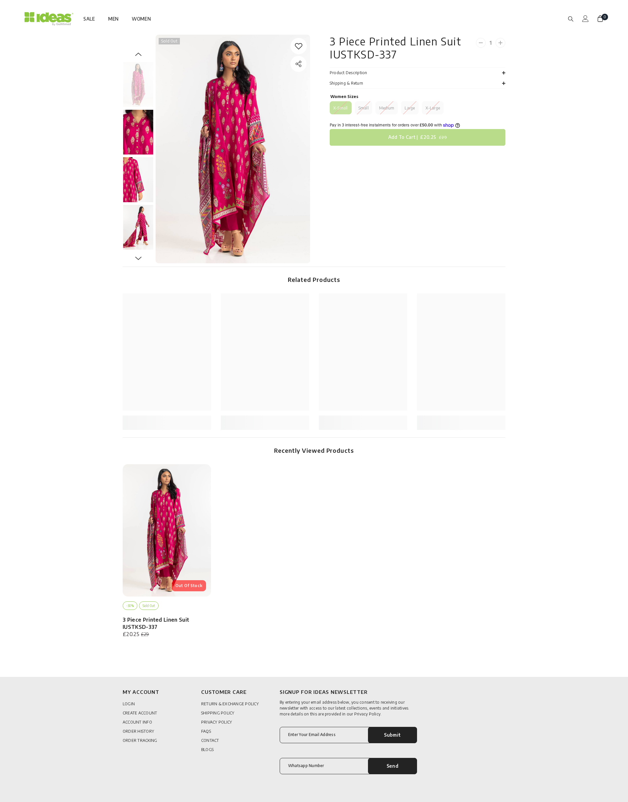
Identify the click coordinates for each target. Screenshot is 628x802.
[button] (138, 54)
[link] (298, 46)
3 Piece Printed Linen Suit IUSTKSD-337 (156, 623)
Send (393, 766)
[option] (232, 149)
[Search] (570, 18)
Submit (392, 735)
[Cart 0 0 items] (600, 18)
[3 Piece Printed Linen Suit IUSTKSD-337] (167, 530)
